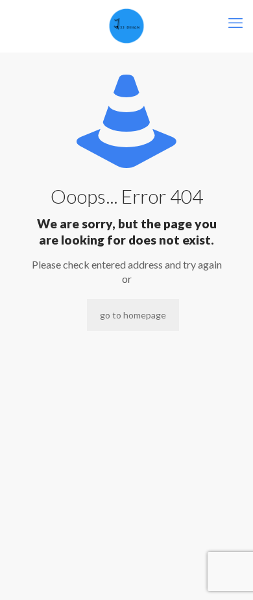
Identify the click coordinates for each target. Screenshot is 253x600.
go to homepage (133, 314)
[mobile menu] (235, 23)
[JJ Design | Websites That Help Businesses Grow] (126, 25)
